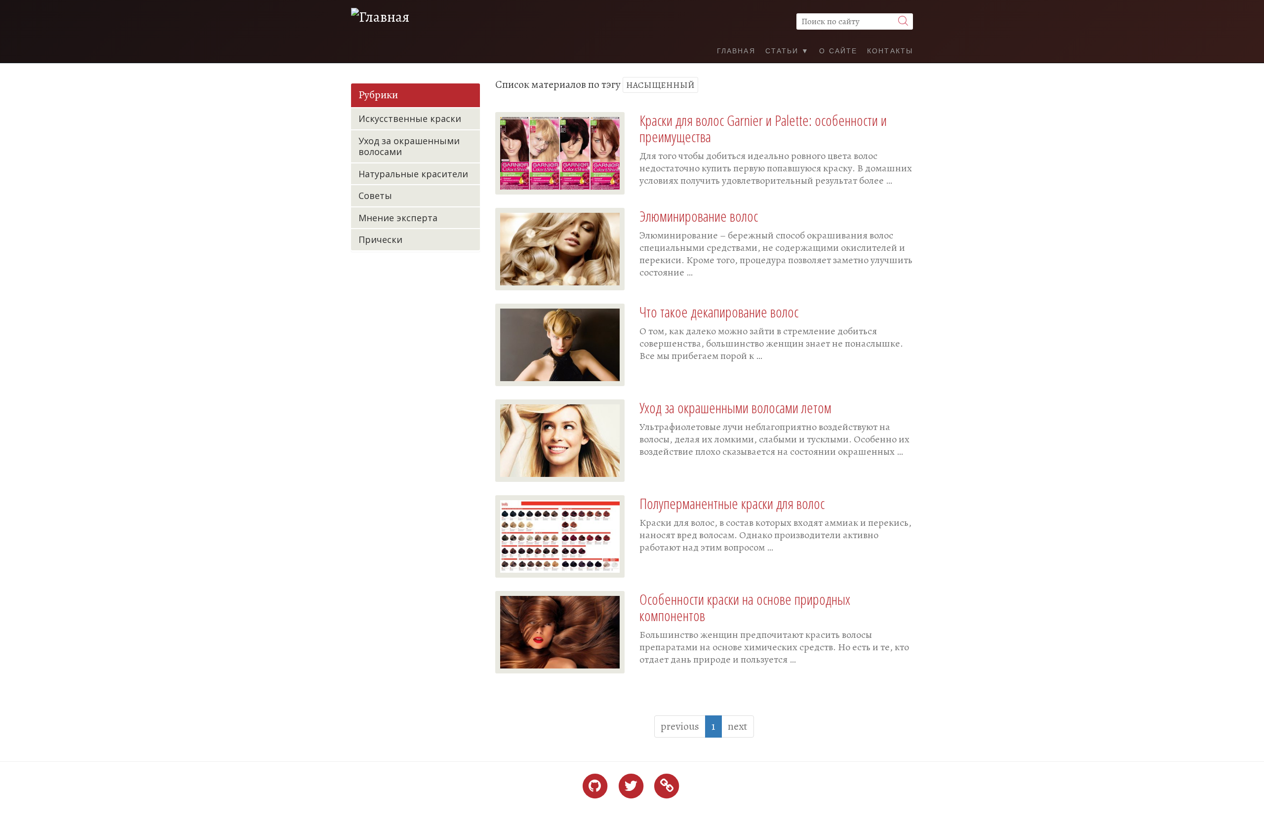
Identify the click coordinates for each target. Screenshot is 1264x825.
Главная (736, 50)
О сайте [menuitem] (838, 50)
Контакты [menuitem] (890, 50)
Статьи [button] (783, 50)
